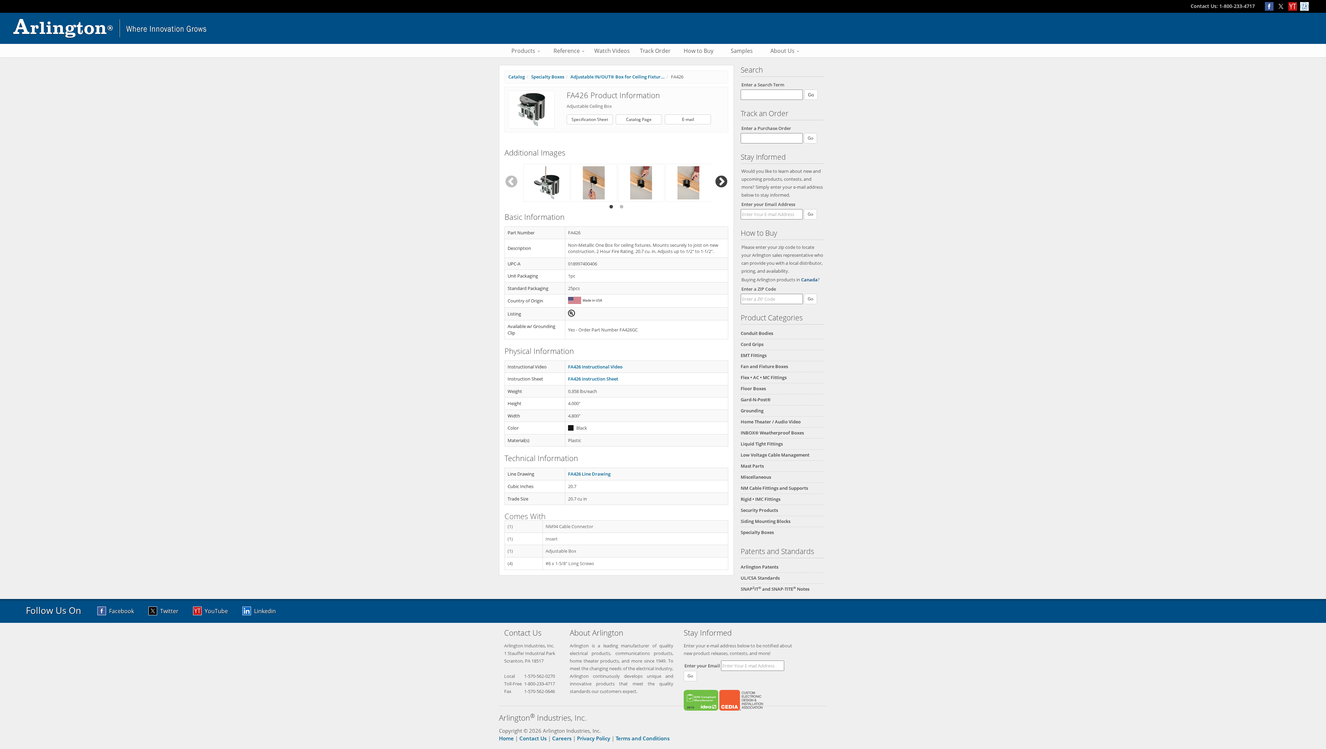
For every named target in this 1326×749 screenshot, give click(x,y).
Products (524, 51)
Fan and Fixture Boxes (764, 366)
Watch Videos (612, 51)
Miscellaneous (756, 477)
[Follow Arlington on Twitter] (1282, 6)
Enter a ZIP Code (758, 289)
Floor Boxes (753, 388)
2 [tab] (621, 207)
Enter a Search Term (762, 85)
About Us (783, 51)
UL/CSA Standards (760, 578)
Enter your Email (702, 666)
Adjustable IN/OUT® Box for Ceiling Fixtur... (617, 77)
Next (721, 182)
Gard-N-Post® (756, 399)
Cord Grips (752, 344)
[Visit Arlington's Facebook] (1271, 6)
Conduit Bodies (757, 333)
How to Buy (698, 51)
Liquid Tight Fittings (762, 444)
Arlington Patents (759, 567)
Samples (742, 51)
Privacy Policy (593, 738)
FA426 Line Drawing (589, 474)
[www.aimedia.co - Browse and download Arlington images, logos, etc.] (1305, 6)
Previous (511, 182)
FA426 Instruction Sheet (593, 379)
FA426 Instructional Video (595, 367)
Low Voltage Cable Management (775, 455)
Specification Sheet (589, 119)
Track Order (655, 51)
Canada (809, 280)
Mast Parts (752, 466)
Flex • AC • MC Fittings (764, 377)
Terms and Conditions (643, 738)
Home (506, 738)
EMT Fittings (754, 355)
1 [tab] (611, 207)
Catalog (516, 77)
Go (810, 214)
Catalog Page (639, 119)
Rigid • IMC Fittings (760, 499)
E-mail (688, 119)
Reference (567, 51)
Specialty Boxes (757, 532)
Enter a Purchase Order (766, 128)
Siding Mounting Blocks (765, 521)
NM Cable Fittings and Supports (774, 488)
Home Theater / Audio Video (771, 422)
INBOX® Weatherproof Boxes (772, 433)
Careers (561, 738)
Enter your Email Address (768, 204)
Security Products (759, 510)
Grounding (752, 411)
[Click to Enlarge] (531, 109)
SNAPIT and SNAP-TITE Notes (775, 589)
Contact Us (533, 738)
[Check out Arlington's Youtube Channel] (1294, 6)
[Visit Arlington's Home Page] (663, 28)
